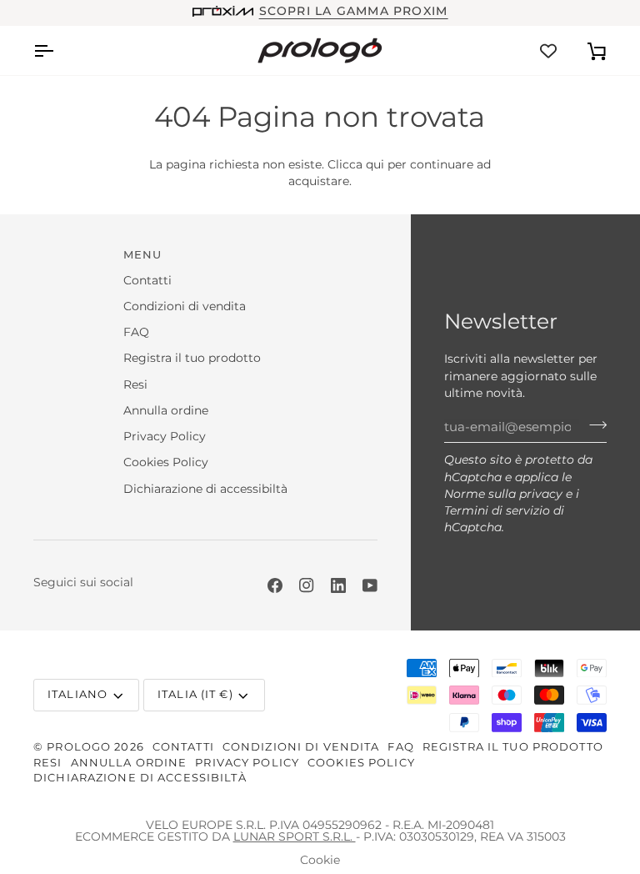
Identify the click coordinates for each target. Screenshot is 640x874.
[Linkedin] (338, 585)
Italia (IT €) (195, 694)
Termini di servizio (497, 510)
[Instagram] (306, 585)
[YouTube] (370, 585)
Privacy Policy (164, 436)
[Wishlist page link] (548, 51)
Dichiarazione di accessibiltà (205, 488)
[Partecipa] (593, 424)
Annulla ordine (165, 410)
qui (375, 164)
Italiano (78, 694)
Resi (135, 384)
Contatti (147, 280)
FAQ (136, 332)
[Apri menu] (58, 50)
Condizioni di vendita (184, 306)
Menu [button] (142, 255)
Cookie (320, 859)
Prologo (79, 747)
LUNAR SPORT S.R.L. (294, 836)
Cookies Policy (165, 462)
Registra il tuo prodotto (192, 357)
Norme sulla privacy (503, 493)
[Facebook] (275, 585)
